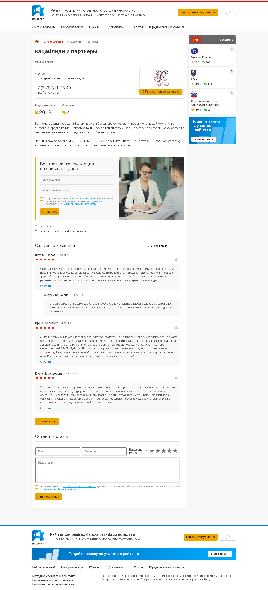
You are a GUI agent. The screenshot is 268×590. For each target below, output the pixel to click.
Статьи (139, 27)
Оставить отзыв (48, 497)
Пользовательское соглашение (52, 580)
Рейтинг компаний (43, 27)
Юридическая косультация (166, 27)
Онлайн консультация (200, 537)
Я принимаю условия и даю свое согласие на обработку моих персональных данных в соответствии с (79, 201)
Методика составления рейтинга (53, 576)
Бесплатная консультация (197, 12)
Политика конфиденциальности (53, 584)
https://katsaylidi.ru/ (47, 92)
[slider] (45, 259)
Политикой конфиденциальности (79, 204)
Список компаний (54, 41)
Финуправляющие (72, 27)
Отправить (49, 211)
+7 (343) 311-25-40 (53, 87)
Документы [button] (115, 27)
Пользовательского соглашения (85, 198)
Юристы (94, 27)
